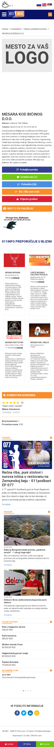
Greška (10, 744)
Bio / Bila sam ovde (28, 191)
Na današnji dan (10, 670)
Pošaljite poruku (29, 169)
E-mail (26, 736)
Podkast (6, 438)
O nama (30, 731)
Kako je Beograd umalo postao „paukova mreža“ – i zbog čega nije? (24, 551)
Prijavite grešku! (29, 199)
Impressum (17, 736)
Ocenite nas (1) (29, 177)
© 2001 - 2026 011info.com (13, 731)
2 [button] (25, 690)
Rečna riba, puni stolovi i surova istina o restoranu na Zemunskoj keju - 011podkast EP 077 (26, 478)
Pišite (28, 744)
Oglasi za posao (10, 622)
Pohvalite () (29, 184)
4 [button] (30, 690)
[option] (27, 676)
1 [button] (23, 690)
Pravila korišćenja (42, 731)
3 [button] (28, 690)
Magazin (8, 512)
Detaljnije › (7, 504)
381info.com (36, 736)
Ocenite (46, 744)
